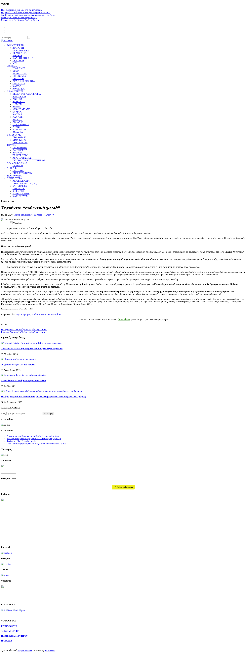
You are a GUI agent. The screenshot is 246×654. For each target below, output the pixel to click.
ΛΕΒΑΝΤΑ (18, 122)
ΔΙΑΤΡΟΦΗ (18, 48)
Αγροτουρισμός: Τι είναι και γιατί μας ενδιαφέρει (38, 314)
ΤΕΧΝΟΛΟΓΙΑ (14, 175)
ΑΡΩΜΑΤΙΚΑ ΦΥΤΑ (17, 163)
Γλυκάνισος (18, 165)
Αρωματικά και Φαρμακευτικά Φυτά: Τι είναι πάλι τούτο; (33, 436)
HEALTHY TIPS (21, 50)
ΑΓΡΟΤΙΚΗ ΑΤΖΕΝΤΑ (24, 81)
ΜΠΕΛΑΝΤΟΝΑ (21, 124)
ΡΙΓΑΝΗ (17, 127)
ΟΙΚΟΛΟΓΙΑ (19, 83)
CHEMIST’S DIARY (22, 173)
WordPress (50, 650)
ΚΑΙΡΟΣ (17, 86)
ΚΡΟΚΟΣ (17, 119)
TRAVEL (11, 145)
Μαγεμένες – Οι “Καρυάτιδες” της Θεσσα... (21, 20)
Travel (17, 215)
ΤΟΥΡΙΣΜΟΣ (19, 68)
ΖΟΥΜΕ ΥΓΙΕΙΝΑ (16, 45)
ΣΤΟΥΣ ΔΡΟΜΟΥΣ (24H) (25, 183)
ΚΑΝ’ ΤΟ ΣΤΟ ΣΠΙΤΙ (23, 58)
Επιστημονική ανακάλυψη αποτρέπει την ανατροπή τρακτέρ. (34, 438)
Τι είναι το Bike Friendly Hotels (21, 441)
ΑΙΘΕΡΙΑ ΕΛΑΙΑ (21, 181)
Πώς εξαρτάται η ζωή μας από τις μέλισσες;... (21, 10)
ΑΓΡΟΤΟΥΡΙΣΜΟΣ (22, 158)
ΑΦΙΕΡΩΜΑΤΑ (20, 150)
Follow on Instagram (125, 487)
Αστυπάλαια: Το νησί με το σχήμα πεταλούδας (23, 380)
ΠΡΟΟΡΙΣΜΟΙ (20, 147)
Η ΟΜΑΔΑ (6, 641)
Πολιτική (47, 215)
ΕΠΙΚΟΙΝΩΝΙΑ (9, 626)
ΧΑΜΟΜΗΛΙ (19, 129)
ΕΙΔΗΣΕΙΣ (12, 66)
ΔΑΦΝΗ (17, 106)
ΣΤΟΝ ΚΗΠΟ (19, 140)
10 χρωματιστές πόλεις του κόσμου (18, 364)
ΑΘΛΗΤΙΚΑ (19, 89)
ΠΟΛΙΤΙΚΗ (18, 78)
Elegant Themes (25, 650)
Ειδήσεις (38, 215)
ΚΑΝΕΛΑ (17, 114)
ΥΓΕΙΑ (16, 71)
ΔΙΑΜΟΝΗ (18, 152)
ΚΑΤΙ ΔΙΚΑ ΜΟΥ (21, 193)
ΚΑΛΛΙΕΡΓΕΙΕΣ (15, 91)
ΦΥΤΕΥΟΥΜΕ (14, 135)
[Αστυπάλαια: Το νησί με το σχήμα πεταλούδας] (23, 375)
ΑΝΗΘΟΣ (17, 99)
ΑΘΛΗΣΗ (17, 55)
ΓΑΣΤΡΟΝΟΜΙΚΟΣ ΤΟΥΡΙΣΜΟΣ (29, 160)
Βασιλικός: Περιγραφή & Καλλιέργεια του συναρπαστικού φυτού (36, 443)
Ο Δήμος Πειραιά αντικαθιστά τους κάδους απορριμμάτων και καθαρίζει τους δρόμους (43, 396)
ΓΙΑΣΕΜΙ (17, 104)
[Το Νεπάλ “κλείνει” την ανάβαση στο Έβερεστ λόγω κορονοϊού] (31, 343)
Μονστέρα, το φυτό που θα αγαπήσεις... (19, 17)
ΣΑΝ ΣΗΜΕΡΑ (20, 186)
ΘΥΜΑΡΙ (17, 112)
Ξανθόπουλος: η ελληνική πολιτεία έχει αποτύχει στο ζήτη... (28, 15)
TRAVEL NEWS (20, 155)
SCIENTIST (18, 191)
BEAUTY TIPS (20, 53)
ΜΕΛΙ (15, 63)
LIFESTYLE (19, 188)
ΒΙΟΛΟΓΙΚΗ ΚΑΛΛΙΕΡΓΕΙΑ (27, 94)
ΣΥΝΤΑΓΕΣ (18, 60)
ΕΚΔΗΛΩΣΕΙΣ (20, 73)
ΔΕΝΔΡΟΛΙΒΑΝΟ (21, 109)
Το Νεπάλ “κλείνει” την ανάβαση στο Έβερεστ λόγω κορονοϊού (31, 348)
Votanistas (124, 319)
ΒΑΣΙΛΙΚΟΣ (19, 101)
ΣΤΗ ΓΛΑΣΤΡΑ (20, 142)
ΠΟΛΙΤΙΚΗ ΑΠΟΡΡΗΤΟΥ (14, 636)
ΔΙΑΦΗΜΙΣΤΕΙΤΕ (10, 631)
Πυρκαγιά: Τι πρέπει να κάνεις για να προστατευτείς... (25, 12)
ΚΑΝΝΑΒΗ (18, 117)
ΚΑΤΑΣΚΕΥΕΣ (20, 196)
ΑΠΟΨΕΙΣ (12, 168)
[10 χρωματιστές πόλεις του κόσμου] (18, 359)
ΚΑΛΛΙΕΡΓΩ (19, 96)
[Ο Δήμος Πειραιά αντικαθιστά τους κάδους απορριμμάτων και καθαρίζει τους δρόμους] (41, 391)
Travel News (26, 215)
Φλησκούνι (18, 132)
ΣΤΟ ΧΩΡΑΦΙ (19, 137)
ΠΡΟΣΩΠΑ (18, 170)
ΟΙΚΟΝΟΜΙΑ (19, 76)
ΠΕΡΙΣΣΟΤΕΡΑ (14, 178)
